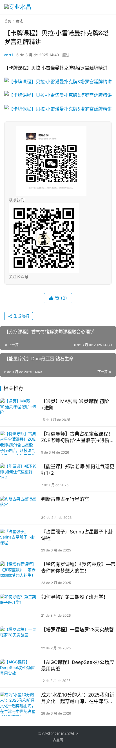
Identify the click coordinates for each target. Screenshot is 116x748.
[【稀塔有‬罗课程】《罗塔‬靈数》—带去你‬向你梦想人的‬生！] (19, 573)
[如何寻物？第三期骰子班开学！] (19, 606)
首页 (7, 21)
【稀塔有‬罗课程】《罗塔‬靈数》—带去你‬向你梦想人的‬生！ (78, 568)
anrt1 (8, 55)
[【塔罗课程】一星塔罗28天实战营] (19, 638)
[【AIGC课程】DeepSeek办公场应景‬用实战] (19, 671)
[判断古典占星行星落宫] (19, 508)
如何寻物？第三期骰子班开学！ (74, 597)
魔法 (66, 55)
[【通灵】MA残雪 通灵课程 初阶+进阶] (19, 410)
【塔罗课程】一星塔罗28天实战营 (77, 629)
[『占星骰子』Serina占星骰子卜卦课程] (19, 541)
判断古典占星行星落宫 (65, 499)
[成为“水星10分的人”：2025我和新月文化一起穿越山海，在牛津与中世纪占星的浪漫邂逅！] (19, 704)
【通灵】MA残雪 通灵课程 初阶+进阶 (75, 404)
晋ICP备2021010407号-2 (58, 734)
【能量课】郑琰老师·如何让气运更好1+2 (77, 470)
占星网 (58, 740)
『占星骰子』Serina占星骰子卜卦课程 (77, 535)
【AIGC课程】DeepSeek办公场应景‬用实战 (77, 665)
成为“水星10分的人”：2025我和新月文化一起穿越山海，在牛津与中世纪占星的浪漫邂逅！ (77, 698)
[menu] (107, 7)
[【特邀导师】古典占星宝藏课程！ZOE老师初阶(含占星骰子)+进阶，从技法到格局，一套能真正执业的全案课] (19, 443)
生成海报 (20, 316)
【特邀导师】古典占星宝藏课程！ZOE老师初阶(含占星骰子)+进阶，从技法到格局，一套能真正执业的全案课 (77, 437)
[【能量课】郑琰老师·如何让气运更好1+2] (19, 475)
